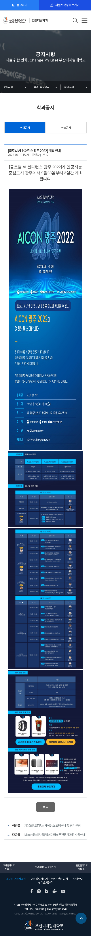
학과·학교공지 (41, 87)
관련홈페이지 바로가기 (82, 867)
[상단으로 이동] (81, 917)
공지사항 (8, 87)
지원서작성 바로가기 (67, 5)
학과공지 (69, 87)
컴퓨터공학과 (40, 20)
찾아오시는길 (45, 883)
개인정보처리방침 (16, 879)
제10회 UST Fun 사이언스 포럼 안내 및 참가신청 (52, 826)
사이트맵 (78, 879)
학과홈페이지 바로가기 (45, 867)
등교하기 (22, 5)
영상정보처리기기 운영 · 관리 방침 (49, 879)
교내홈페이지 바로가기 (9, 867)
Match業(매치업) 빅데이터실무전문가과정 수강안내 (54, 835)
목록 (45, 807)
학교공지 (66, 128)
